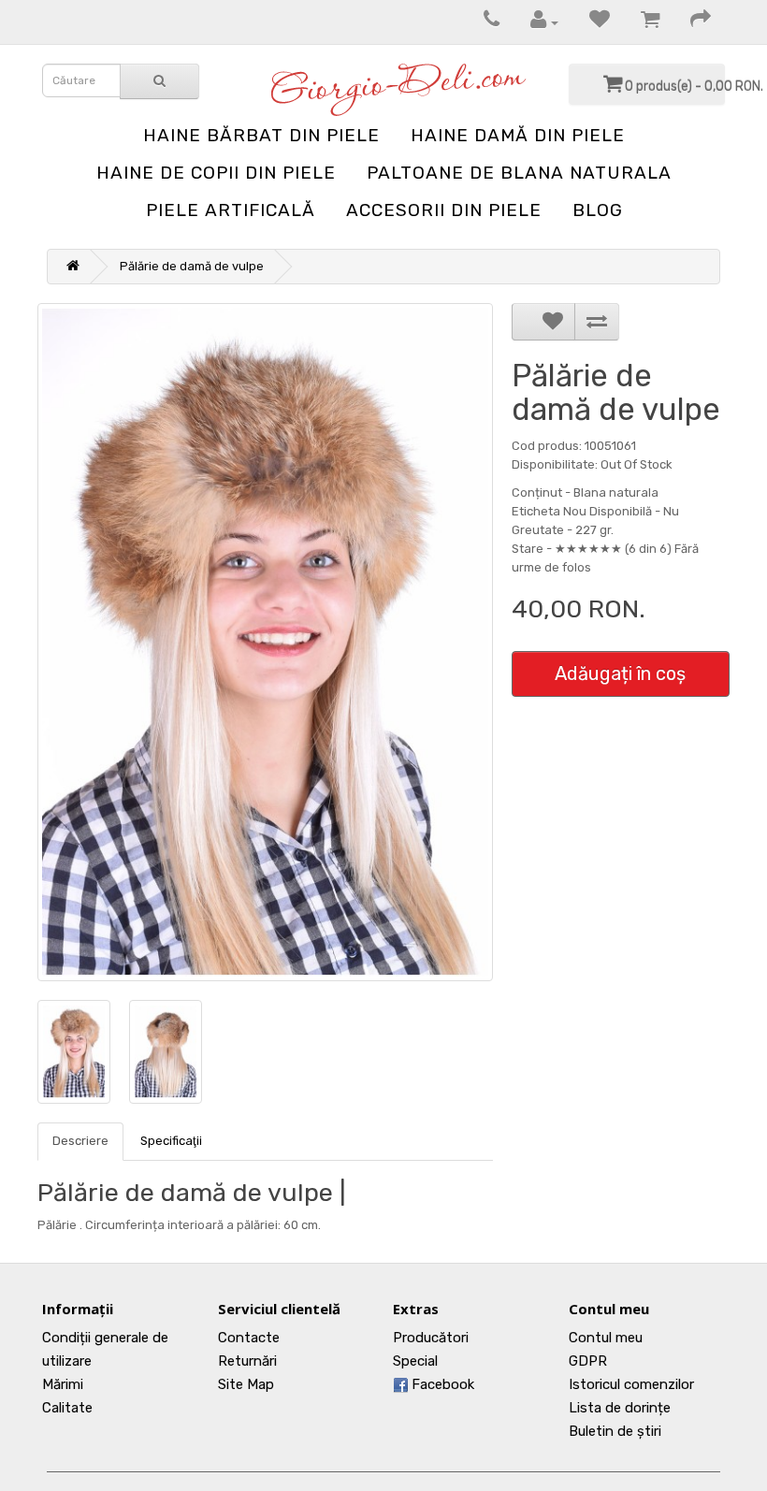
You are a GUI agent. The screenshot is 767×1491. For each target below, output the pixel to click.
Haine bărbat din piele (261, 135)
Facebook (441, 1384)
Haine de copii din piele (216, 172)
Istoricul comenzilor (631, 1384)
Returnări (247, 1361)
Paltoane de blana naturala (519, 172)
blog (597, 210)
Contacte (249, 1337)
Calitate (67, 1407)
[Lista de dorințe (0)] (590, 22)
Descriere (80, 1141)
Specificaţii (171, 1141)
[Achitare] (691, 22)
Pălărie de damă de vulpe (192, 266)
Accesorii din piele (444, 210)
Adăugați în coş (620, 673)
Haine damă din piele (518, 135)
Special (415, 1361)
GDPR (588, 1361)
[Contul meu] (535, 22)
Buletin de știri (615, 1431)
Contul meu (606, 1337)
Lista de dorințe (620, 1407)
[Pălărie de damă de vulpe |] (265, 642)
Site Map (246, 1384)
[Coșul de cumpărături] (640, 22)
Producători (431, 1337)
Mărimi (62, 1384)
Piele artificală (230, 210)
